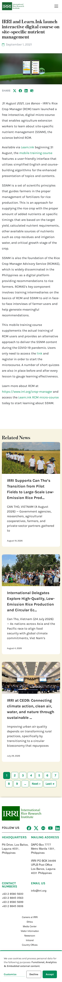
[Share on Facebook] (20, 90)
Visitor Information (30, 931)
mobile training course (35, 153)
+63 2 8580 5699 (12, 902)
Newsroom (29, 935)
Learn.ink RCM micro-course (38, 397)
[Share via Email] (31, 90)
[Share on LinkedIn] (26, 90)
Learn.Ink (27, 147)
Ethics (30, 921)
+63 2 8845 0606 (12, 906)
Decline (33, 974)
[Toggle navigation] (56, 6)
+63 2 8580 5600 (12, 894)
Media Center (30, 926)
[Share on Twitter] (14, 90)
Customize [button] (10, 974)
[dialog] (31, 966)
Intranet (30, 940)
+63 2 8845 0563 (12, 898)
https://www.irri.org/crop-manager (27, 391)
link (39, 353)
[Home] (13, 6)
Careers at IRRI (30, 917)
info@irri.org (38, 890)
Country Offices (30, 944)
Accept (50, 974)
